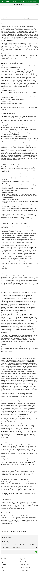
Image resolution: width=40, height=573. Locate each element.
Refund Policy (24, 570)
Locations (4, 565)
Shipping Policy (28, 18)
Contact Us (24, 531)
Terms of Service (6, 18)
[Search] (34, 5)
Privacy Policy (17, 18)
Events (3, 567)
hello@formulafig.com (13, 489)
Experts (3, 562)
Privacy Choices (25, 567)
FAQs (2, 570)
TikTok (18, 531)
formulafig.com (10, 34)
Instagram (13, 531)
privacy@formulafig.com (9, 520)
